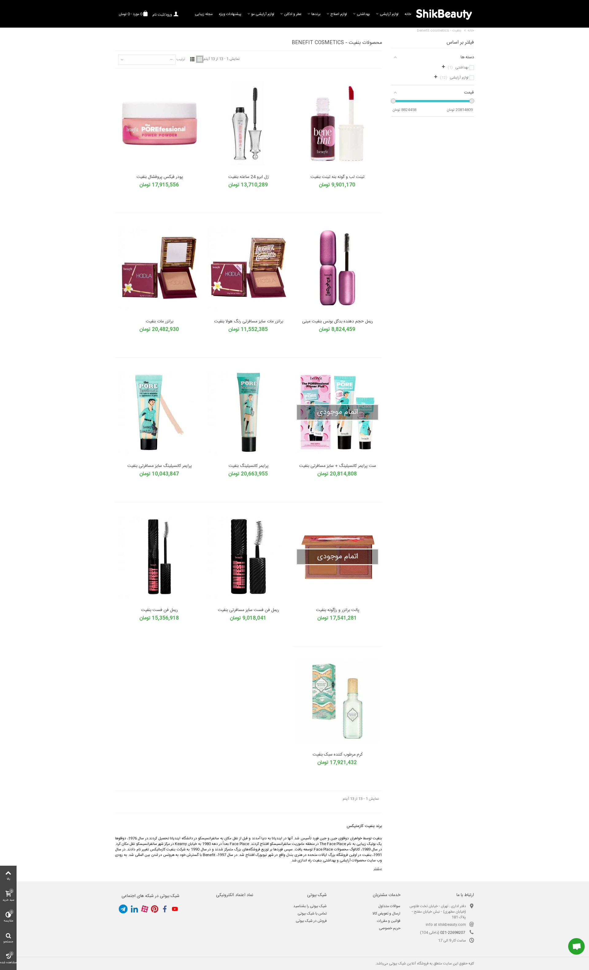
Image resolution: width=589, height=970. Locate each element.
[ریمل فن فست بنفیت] (159, 557)
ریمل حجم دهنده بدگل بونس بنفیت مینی (337, 321)
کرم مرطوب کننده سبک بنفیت (338, 755)
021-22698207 (452, 933)
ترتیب (180, 59)
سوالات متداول (389, 906)
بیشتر (378, 869)
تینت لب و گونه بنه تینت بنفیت (337, 177)
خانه (408, 14)
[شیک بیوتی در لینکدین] (134, 909)
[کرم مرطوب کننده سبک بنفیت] (337, 701)
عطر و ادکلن (293, 14)
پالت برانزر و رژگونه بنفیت (337, 610)
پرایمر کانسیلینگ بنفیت (248, 466)
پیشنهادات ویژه (230, 14)
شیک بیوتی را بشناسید (310, 906)
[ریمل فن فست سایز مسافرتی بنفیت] (248, 557)
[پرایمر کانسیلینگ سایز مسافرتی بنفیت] (159, 412)
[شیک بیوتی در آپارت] (144, 909)
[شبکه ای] (199, 59)
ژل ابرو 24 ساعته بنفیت (248, 177)
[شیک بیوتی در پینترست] (154, 909)
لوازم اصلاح (338, 14)
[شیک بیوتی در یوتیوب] (174, 909)
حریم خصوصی (389, 928)
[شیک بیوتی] (444, 14)
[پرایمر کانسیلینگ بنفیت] (248, 412)
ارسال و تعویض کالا (386, 913)
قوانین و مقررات (388, 921)
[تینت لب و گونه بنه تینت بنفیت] (337, 123)
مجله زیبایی (204, 14)
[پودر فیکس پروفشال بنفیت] (159, 123)
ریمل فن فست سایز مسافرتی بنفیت (248, 610)
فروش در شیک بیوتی (311, 921)
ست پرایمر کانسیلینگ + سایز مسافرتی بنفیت (337, 466)
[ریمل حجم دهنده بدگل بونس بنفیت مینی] (337, 268)
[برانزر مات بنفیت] (159, 268)
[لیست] (192, 59)
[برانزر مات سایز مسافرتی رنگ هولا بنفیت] (248, 268)
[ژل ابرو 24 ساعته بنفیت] (248, 123)
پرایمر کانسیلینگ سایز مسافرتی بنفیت (159, 466)
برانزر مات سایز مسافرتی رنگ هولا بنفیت (248, 321)
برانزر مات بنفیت (159, 321)
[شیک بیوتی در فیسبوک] (164, 909)
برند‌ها (316, 14)
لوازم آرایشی (389, 14)
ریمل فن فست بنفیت (159, 610)
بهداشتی (363, 14)
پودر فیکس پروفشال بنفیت (160, 177)
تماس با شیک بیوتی (312, 913)
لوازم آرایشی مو (262, 14)
